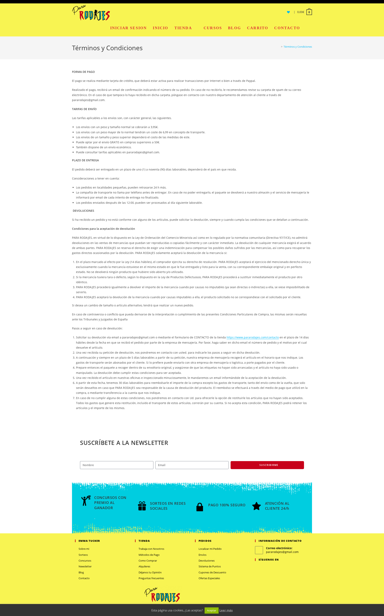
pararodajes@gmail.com (282, 552)
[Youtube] (276, 568)
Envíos (202, 555)
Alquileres (144, 566)
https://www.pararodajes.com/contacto (253, 337)
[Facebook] (262, 568)
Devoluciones (207, 560)
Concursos (85, 560)
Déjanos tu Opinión (150, 572)
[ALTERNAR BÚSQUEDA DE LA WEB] (307, 28)
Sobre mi (84, 549)
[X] (257, 568)
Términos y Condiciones (298, 46)
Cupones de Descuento (212, 572)
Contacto (84, 578)
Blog (81, 572)
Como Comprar (148, 560)
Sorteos (83, 555)
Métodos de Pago (149, 555)
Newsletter (85, 566)
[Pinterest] (272, 568)
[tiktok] (281, 568)
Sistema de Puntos (210, 566)
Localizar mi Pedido (210, 549)
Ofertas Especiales (209, 578)
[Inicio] (279, 46)
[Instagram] (267, 568)
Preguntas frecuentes (151, 578)
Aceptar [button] (211, 610)
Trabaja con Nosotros (151, 549)
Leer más (226, 610)
